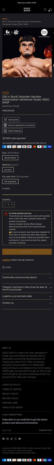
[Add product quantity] (4, 204)
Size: (10, 153)
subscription (45, 430)
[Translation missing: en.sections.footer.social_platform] (3, 439)
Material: (10, 164)
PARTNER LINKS (10, 403)
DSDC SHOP (21, 448)
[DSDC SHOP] (27, 9)
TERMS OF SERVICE (11, 389)
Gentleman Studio (10, 106)
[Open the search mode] (45, 9)
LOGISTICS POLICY (11, 384)
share (8, 267)
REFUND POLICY (10, 398)
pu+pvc (8, 169)
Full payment (10, 181)
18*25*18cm (10, 157)
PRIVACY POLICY (10, 393)
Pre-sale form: (15, 176)
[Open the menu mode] (3, 9)
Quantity (6, 199)
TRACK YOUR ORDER (12, 407)
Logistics (6, 260)
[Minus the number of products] (12, 204)
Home (4, 19)
